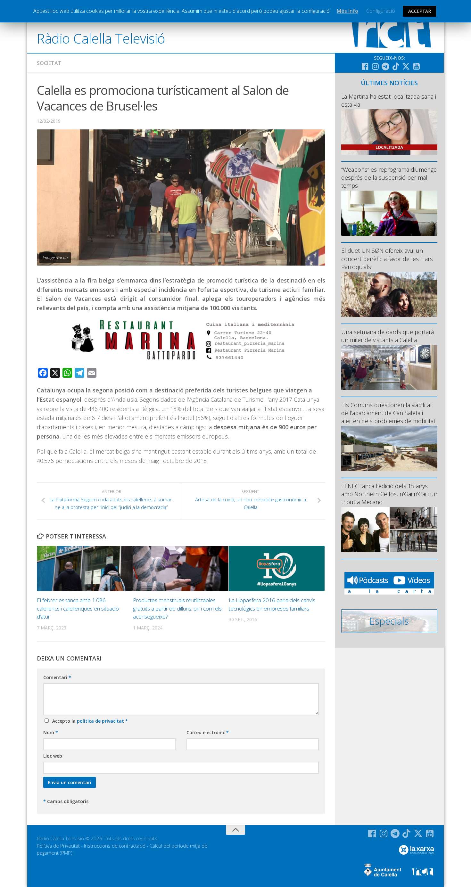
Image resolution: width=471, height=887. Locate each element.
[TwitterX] (406, 66)
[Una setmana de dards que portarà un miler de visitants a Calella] (389, 367)
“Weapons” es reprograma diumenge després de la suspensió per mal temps (389, 177)
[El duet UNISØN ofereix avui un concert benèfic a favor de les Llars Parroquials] (389, 294)
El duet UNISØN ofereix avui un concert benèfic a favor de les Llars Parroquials (387, 258)
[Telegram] (385, 66)
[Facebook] (365, 66)
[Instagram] (375, 66)
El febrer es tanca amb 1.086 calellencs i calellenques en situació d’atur (78, 608)
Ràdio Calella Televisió (101, 38)
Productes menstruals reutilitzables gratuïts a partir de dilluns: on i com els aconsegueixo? (177, 608)
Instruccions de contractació (114, 845)
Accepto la (89, 721)
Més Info (347, 10)
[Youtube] (416, 66)
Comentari (57, 677)
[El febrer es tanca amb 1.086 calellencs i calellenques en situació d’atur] (85, 568)
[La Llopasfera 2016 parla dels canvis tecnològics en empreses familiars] (277, 568)
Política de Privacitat (58, 845)
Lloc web (52, 756)
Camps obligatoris (65, 801)
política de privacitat (101, 721)
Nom (50, 732)
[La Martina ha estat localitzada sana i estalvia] (389, 131)
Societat (49, 63)
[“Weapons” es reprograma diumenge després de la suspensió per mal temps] (389, 213)
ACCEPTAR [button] (419, 11)
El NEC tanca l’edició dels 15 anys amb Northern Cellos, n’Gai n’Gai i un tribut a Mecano (389, 494)
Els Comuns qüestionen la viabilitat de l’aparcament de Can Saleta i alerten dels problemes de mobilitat (388, 413)
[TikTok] (396, 66)
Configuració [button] (380, 10)
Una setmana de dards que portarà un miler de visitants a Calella (387, 336)
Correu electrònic (207, 732)
